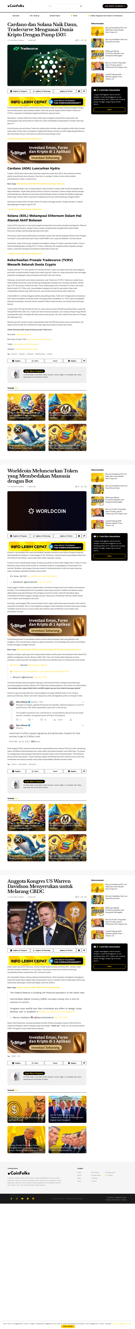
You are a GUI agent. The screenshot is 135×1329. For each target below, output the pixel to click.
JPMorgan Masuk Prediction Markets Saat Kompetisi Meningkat (114, 53)
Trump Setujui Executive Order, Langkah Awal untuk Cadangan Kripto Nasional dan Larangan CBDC (26, 1147)
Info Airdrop (34, 16)
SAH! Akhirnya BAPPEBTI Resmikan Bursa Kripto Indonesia (40, 184)
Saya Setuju (68, 1326)
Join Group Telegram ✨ (115, 6)
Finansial (30, 354)
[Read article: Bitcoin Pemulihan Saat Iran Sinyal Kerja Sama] (97, 42)
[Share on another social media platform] (84, 91)
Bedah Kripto (55, 16)
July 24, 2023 (40, 677)
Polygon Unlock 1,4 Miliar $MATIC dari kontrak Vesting (38, 987)
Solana (49, 354)
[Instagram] (17, 1199)
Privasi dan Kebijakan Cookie (121, 1323)
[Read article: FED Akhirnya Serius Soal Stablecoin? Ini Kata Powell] (26, 1109)
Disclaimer (110, 1197)
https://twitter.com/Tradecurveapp (26, 344)
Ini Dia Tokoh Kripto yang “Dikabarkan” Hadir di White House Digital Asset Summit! (66, 1117)
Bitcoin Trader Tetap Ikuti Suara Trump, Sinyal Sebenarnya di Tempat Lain (116, 65)
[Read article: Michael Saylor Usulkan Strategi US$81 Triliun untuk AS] (67, 1139)
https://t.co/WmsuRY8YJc (26, 671)
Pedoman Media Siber (113, 1200)
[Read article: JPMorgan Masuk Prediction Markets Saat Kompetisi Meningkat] (97, 54)
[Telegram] (28, 1199)
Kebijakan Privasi (120, 1197)
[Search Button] (81, 6)
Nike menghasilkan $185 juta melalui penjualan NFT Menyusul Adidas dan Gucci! (48, 649)
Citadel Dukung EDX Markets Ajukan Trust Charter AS (113, 77)
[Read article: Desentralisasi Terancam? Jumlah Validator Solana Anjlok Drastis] (67, 437)
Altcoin (14, 354)
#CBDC (42, 1011)
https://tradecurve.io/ (23, 334)
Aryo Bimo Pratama (17, 40)
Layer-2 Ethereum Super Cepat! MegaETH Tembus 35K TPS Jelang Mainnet (66, 415)
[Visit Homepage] (15, 6)
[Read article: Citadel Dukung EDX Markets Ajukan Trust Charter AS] (97, 78)
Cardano (22, 354)
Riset (75, 16)
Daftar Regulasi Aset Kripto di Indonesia (106, 16)
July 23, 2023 (44, 582)
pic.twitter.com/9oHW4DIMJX (42, 576)
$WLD (44, 665)
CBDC (14, 1056)
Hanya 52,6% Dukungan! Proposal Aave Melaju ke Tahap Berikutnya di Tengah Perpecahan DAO (25, 415)
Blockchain (22, 764)
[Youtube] (22, 1199)
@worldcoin (34, 665)
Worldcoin (32, 764)
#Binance (14, 665)
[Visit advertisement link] (46, 101)
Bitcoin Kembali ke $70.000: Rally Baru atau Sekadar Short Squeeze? (116, 30)
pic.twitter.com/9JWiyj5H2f (61, 1011)
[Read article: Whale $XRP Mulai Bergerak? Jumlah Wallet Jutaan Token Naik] (26, 437)
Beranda (16, 16)
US (19, 1056)
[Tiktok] (11, 1199)
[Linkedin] (33, 1199)
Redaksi (123, 1200)
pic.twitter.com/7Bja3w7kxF (54, 671)
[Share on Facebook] (79, 91)
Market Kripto (40, 354)
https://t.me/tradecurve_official (27, 349)
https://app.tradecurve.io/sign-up (40, 339)
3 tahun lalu (32, 40)
